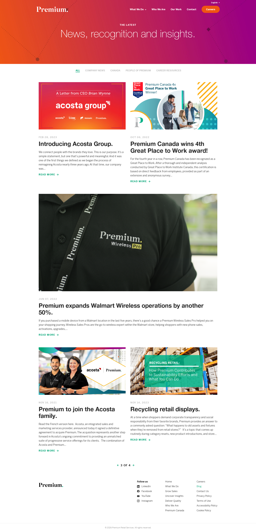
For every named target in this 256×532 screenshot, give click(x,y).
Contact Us (203, 491)
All (78, 70)
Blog (199, 486)
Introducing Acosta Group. (76, 144)
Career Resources (168, 70)
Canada (115, 70)
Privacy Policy (204, 496)
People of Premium (138, 70)
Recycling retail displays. (165, 410)
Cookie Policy (204, 510)
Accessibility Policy (207, 505)
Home (168, 481)
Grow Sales (171, 491)
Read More (47, 174)
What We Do (172, 486)
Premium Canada (174, 510)
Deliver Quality (173, 500)
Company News (95, 70)
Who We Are (172, 505)
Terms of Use (204, 500)
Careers (201, 481)
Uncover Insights (174, 496)
